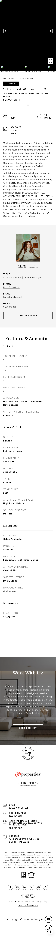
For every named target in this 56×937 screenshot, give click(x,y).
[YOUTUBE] (38, 887)
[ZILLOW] (45, 887)
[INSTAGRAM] (17, 887)
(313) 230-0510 (15, 828)
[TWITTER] (31, 887)
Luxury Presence (28, 905)
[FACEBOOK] (10, 887)
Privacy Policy (40, 919)
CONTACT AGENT (28, 315)
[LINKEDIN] (24, 887)
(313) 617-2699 (11, 287)
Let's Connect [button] (28, 728)
